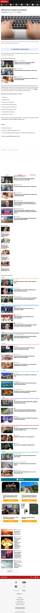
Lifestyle (19, 4)
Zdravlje (30, 4)
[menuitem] (36, 1)
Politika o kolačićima (20, 604)
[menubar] (36, 2)
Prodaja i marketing (20, 599)
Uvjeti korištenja (20, 601)
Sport (8, 4)
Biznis (34, 4)
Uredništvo (20, 597)
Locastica (35, 88)
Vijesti (3, 4)
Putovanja (24, 4)
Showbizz (13, 4)
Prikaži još (9, 571)
